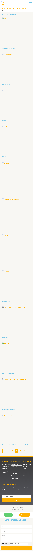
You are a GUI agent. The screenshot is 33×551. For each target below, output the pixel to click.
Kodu (3, 8)
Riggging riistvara (11, 8)
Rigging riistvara (22, 8)
